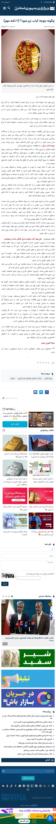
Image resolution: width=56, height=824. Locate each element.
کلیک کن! (15, 424)
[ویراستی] (19, 786)
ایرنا (32, 8)
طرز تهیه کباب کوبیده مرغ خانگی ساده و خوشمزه (23, 239)
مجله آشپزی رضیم (48, 343)
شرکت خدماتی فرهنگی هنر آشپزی (29, 378)
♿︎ (50, 818)
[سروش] (24, 786)
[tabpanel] (28, 623)
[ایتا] (28, 786)
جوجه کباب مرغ (49, 145)
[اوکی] (7, 786)
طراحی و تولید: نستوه (27, 805)
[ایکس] (49, 786)
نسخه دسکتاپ (28, 778)
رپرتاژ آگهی (48, 378)
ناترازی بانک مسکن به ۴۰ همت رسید (39, 739)
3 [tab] (6, 596)
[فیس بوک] (15, 786)
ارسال (5, 584)
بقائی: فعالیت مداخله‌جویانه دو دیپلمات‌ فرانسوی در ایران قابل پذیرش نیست (29, 639)
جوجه (13, 378)
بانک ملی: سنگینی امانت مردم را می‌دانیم (38, 750)
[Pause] (31, 425)
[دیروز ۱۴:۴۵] (28, 617)
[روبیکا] (44, 786)
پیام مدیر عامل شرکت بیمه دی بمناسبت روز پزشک (35, 743)
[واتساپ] (28, 790)
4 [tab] (3, 596)
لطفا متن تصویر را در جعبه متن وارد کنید (40, 574)
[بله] (36, 786)
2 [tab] (9, 596)
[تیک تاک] (11, 786)
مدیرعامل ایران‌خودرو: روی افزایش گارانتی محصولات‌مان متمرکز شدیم (28, 746)
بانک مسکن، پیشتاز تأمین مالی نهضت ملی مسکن (35, 754)
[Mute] (34, 425)
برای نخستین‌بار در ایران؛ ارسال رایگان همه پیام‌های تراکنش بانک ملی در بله (27, 717)
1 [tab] (12, 596)
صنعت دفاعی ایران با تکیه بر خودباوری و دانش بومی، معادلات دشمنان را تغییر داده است (27, 730)
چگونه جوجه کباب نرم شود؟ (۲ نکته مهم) (29, 21)
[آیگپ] (32, 786)
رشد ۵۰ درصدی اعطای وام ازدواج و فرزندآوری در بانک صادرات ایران (29, 735)
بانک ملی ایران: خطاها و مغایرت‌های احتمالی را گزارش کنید (31, 725)
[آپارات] (40, 786)
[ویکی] (3, 786)
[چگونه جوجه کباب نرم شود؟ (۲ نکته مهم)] (28, 56)
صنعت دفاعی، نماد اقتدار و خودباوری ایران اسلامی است (33, 722)
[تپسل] (3, 409)
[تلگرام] (53, 786)
